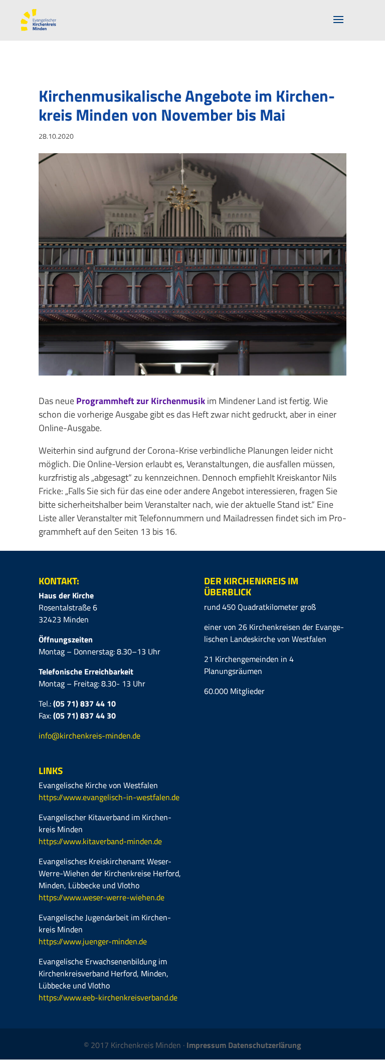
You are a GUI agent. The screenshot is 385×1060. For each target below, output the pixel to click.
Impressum (207, 1045)
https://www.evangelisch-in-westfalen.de (109, 797)
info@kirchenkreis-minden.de (89, 736)
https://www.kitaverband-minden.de (100, 841)
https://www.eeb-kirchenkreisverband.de (108, 997)
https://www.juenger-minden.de (93, 941)
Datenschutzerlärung (264, 1045)
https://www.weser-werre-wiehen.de (101, 897)
